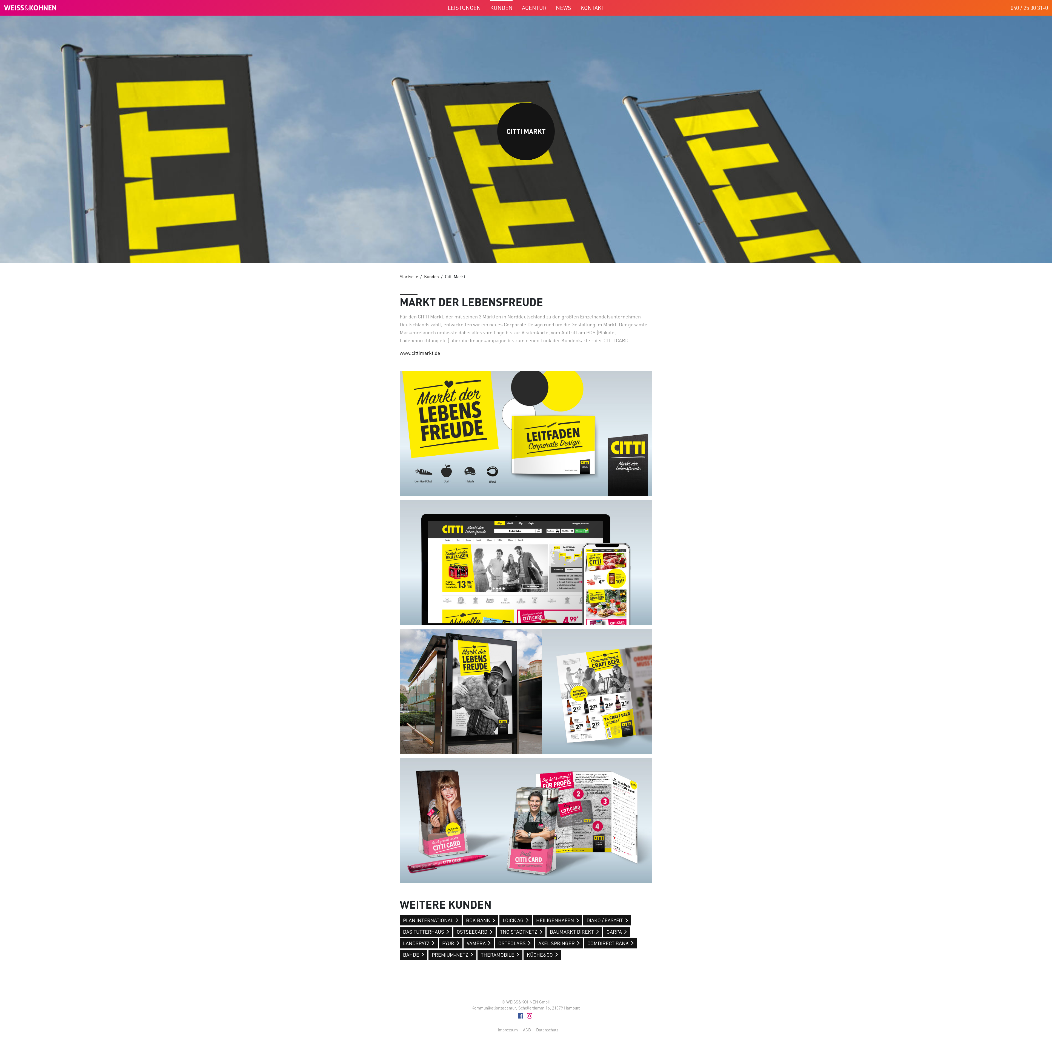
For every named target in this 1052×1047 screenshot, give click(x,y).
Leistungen (464, 7)
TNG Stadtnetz (518, 932)
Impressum (508, 1029)
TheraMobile (497, 955)
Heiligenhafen (555, 920)
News (563, 7)
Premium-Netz (450, 955)
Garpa (614, 932)
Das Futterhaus (423, 932)
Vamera (476, 943)
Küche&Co (540, 955)
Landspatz (416, 943)
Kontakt (592, 7)
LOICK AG (513, 920)
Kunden (501, 7)
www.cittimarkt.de (420, 353)
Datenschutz (547, 1029)
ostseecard (472, 932)
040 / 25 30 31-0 (1029, 7)
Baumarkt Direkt (572, 932)
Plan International (428, 920)
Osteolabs (512, 943)
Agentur (534, 7)
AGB (527, 1029)
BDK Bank (478, 920)
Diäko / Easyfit (605, 920)
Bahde (411, 955)
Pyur (448, 943)
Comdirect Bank (608, 943)
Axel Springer (556, 943)
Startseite (409, 276)
